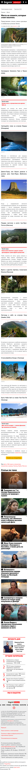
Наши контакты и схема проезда (9, 730)
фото (5, 464)
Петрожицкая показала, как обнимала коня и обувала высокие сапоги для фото (11, 519)
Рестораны (15, 705)
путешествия (17, 464)
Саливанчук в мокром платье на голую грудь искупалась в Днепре (12, 599)
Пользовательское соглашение (9, 738)
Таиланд (15, 466)
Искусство (23, 705)
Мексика (24, 466)
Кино (3, 705)
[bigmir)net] (8, 2)
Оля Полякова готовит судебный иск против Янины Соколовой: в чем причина (15, 686)
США (8, 464)
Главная (3, 12)
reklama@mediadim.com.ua (8, 746)
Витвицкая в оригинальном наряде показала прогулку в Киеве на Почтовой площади (10, 573)
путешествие (4, 466)
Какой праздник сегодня (7, 9)
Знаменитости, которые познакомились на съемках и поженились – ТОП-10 (14, 661)
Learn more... (17, 767)
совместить (18, 452)
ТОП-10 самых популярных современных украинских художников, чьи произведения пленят (14, 668)
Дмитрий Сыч (15, 26)
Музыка (8, 705)
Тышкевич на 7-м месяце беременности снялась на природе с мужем (10, 493)
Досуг (8, 12)
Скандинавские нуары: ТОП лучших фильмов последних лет (15, 674)
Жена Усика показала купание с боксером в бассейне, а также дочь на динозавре (12, 546)
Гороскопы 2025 (18, 9)
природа (10, 466)
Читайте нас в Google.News (14, 458)
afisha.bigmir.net (10, 720)
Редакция (3, 727)
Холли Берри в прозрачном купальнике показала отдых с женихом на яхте (11, 625)
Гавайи (20, 466)
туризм (12, 464)
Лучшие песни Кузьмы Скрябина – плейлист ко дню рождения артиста (15, 679)
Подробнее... (7, 764)
